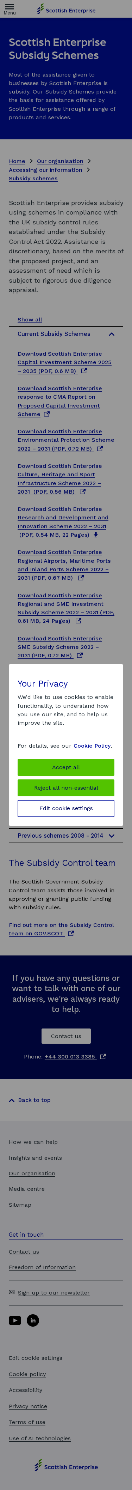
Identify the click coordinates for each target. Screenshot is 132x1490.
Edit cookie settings (66, 808)
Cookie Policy (92, 745)
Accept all (66, 767)
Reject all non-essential (66, 787)
